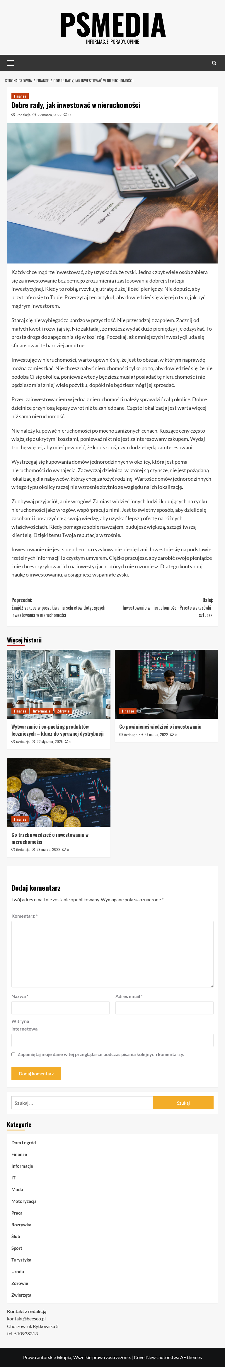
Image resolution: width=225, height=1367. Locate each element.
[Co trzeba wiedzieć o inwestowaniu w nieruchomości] (58, 792)
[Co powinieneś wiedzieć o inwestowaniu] (166, 684)
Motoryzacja (24, 1201)
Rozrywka (21, 1224)
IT (13, 1177)
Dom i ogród (23, 1142)
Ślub (15, 1236)
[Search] (214, 63)
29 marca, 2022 (50, 115)
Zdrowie (63, 710)
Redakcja (23, 115)
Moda (17, 1189)
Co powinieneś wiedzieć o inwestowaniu (160, 726)
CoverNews (146, 1357)
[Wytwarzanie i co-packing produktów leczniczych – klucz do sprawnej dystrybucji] (58, 684)
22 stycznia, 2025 (50, 741)
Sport (16, 1248)
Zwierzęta (21, 1295)
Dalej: (168, 607)
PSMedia (112, 23)
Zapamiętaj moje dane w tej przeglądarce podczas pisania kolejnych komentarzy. (101, 1054)
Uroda (17, 1271)
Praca (17, 1212)
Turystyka (21, 1259)
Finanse (20, 95)
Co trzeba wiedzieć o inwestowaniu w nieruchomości (49, 838)
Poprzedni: (58, 607)
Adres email (129, 996)
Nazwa (19, 996)
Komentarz (24, 916)
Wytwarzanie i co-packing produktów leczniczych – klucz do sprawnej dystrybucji (57, 730)
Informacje (41, 710)
